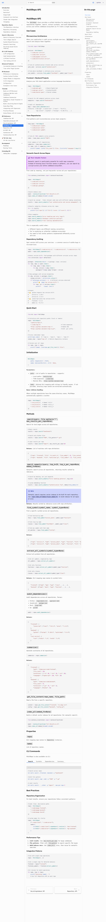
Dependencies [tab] (49, 761)
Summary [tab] (61, 761)
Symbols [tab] (39, 761)
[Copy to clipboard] (79, 46)
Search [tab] (30, 761)
